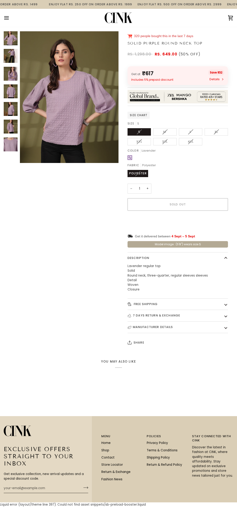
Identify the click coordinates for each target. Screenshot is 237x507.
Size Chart (138, 115)
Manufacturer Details (153, 327)
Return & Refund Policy (164, 464)
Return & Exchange (116, 472)
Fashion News (111, 479)
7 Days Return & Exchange (156, 315)
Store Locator (112, 464)
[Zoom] (69, 97)
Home (106, 443)
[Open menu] (11, 18)
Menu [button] (105, 436)
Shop (105, 450)
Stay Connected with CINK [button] (211, 438)
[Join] (84, 487)
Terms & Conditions (162, 450)
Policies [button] (154, 436)
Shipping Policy (158, 457)
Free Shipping (145, 304)
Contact (108, 457)
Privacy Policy (157, 443)
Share (139, 342)
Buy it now (177, 220)
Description (138, 258)
